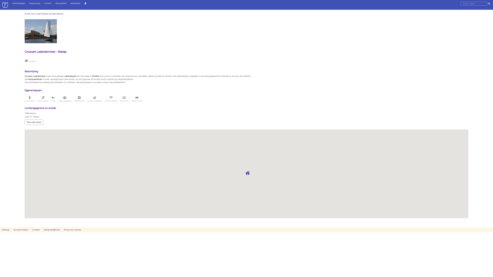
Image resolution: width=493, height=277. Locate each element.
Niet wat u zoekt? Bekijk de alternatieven (45, 14)
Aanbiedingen (18, 3)
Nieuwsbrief (61, 3)
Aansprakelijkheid (52, 230)
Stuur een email (34, 122)
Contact (47, 3)
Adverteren (75, 3)
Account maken (21, 230)
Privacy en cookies (72, 230)
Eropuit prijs (34, 3)
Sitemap (6, 230)
